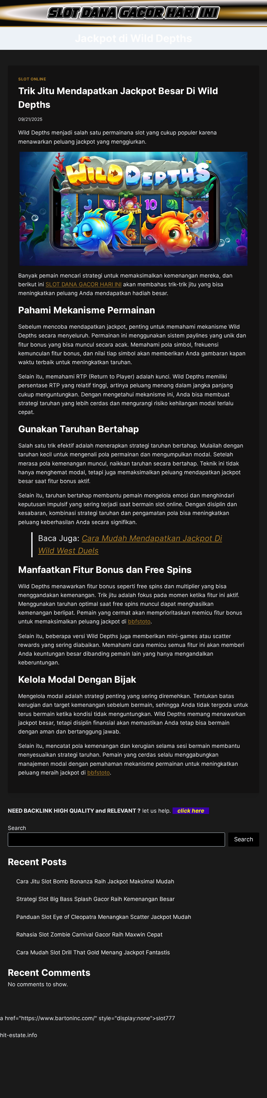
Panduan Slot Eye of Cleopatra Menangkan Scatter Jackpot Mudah (103, 917)
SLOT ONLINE (32, 79)
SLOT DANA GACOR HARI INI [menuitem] (83, 284)
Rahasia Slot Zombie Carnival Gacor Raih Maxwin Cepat (89, 934)
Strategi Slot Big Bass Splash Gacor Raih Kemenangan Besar (95, 899)
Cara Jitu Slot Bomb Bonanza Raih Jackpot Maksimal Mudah (95, 881)
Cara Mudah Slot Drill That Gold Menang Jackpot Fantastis (93, 952)
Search (17, 828)
